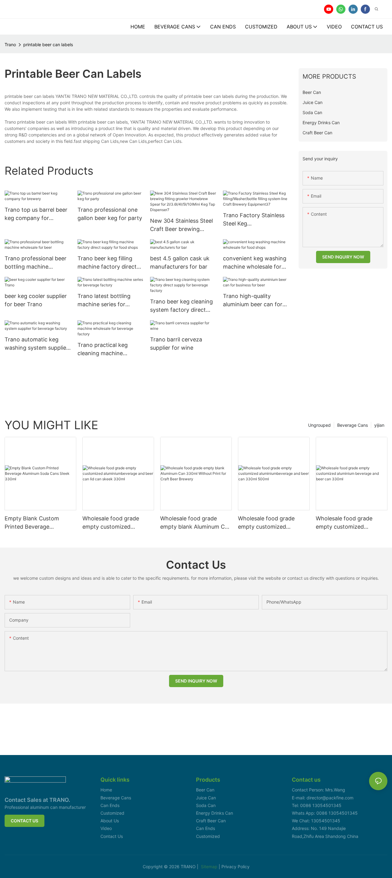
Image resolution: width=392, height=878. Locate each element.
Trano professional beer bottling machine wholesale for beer (35, 263)
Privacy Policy (235, 866)
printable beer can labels (48, 44)
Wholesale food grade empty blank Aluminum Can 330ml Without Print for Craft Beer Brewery (195, 523)
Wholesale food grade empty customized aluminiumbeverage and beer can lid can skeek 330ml (113, 523)
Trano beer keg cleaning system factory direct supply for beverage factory (181, 306)
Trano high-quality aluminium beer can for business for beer (252, 300)
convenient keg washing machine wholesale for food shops (254, 263)
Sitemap (210, 866)
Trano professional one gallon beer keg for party (109, 213)
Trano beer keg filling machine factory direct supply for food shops (107, 263)
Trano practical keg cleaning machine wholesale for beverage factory (107, 349)
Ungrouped (319, 425)
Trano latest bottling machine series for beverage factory (103, 300)
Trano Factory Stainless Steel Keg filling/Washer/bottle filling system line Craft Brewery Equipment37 (254, 220)
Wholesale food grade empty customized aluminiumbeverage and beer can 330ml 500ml (269, 523)
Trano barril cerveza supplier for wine (176, 343)
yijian (379, 425)
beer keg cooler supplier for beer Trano (36, 300)
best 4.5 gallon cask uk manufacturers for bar (179, 262)
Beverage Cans (352, 425)
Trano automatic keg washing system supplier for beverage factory (36, 344)
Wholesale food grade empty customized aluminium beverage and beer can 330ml (347, 523)
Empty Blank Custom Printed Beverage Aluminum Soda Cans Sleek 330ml (40, 523)
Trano (10, 44)
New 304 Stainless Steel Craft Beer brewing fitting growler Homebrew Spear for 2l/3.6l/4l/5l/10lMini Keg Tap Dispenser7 (181, 225)
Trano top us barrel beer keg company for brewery (36, 214)
